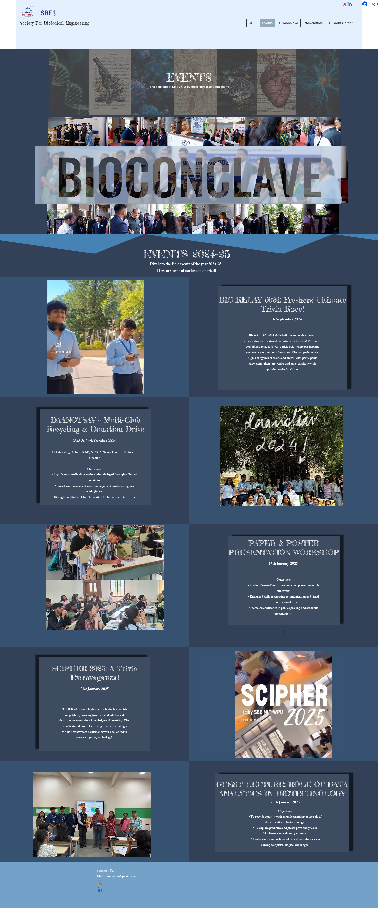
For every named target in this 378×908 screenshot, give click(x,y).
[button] (138, 389)
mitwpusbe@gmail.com (120, 877)
